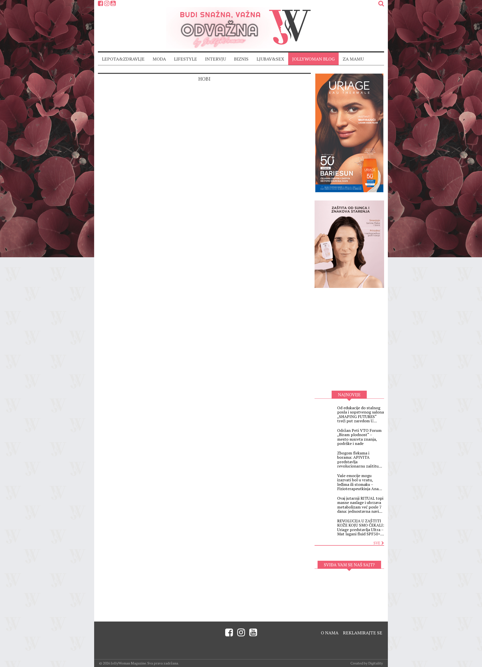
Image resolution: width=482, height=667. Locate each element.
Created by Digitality (366, 663)
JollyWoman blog (313, 59)
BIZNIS (241, 59)
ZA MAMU (353, 59)
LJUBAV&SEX (270, 59)
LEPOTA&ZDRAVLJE (123, 59)
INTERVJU (215, 59)
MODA (159, 59)
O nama (329, 633)
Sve (377, 542)
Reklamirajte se (362, 633)
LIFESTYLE (185, 59)
